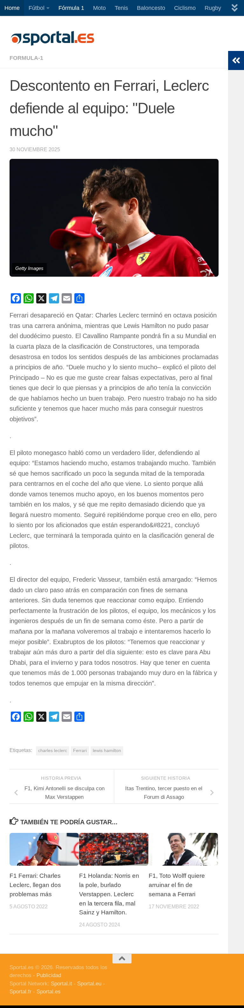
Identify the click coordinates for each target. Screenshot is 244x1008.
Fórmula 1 (71, 8)
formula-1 (26, 58)
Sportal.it (61, 984)
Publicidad (49, 975)
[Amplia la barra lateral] (236, 60)
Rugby (213, 8)
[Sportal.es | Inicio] (52, 38)
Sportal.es (49, 992)
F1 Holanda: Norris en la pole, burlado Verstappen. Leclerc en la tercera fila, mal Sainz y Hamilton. (109, 894)
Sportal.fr (20, 992)
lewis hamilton (107, 750)
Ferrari (80, 750)
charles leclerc (52, 750)
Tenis (121, 8)
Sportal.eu (89, 984)
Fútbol (36, 8)
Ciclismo (185, 8)
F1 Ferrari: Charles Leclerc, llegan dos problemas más (35, 885)
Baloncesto (151, 8)
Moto (99, 8)
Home (12, 8)
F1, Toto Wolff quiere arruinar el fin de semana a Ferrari (177, 885)
